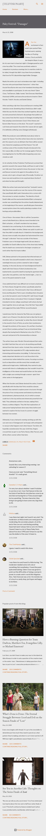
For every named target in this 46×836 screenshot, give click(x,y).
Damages (12, 442)
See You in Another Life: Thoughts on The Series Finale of (22, 790)
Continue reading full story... (15, 672)
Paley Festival (25, 442)
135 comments (15, 744)
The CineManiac (15, 544)
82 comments (14, 815)
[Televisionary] (13, 4)
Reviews (15, 9)
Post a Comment (9, 591)
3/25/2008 (13, 478)
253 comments (15, 669)
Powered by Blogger (24, 830)
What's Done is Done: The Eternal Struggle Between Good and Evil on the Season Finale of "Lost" (22, 717)
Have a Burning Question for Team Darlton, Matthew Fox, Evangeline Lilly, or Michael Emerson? (22, 643)
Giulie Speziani (14, 558)
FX (17, 442)
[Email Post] (33, 442)
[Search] (37, 4)
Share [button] (5, 445)
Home (5, 9)
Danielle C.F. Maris (16, 485)
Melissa (12, 513)
